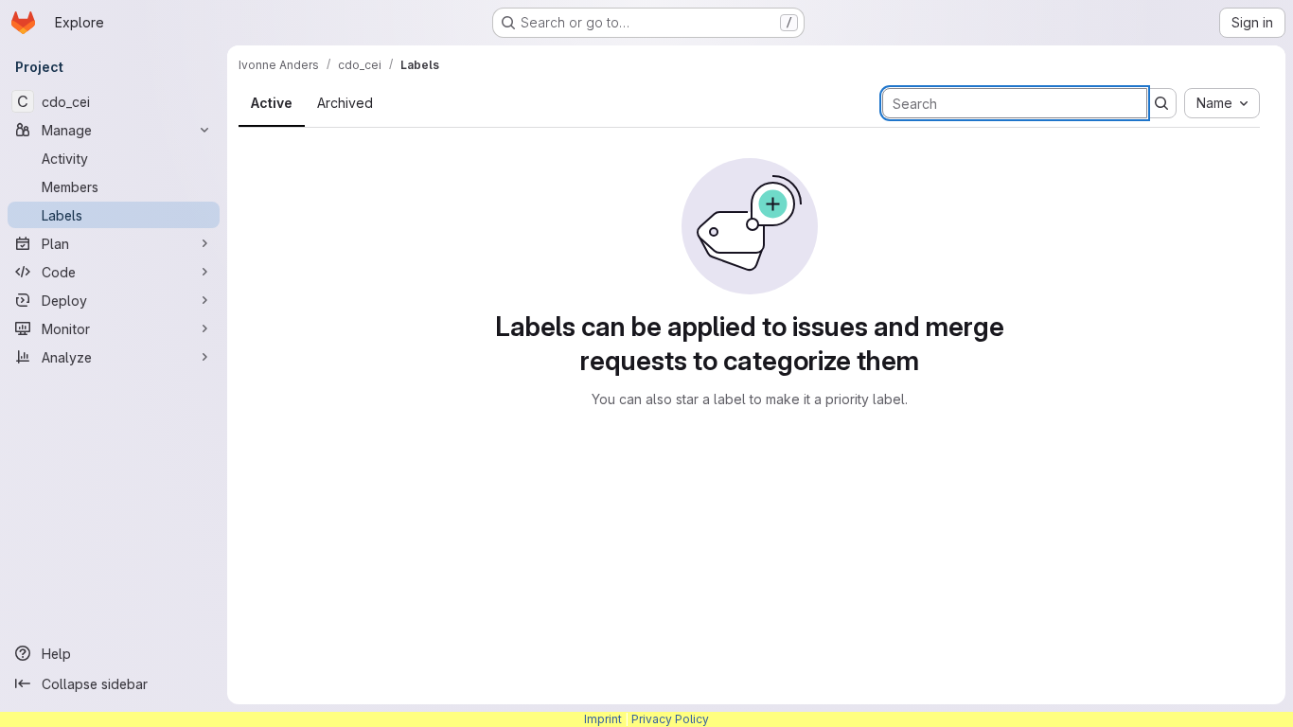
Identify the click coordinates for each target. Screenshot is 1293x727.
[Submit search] (1161, 103)
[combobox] (1222, 103)
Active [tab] (271, 103)
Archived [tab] (345, 103)
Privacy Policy (670, 719)
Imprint (603, 719)
